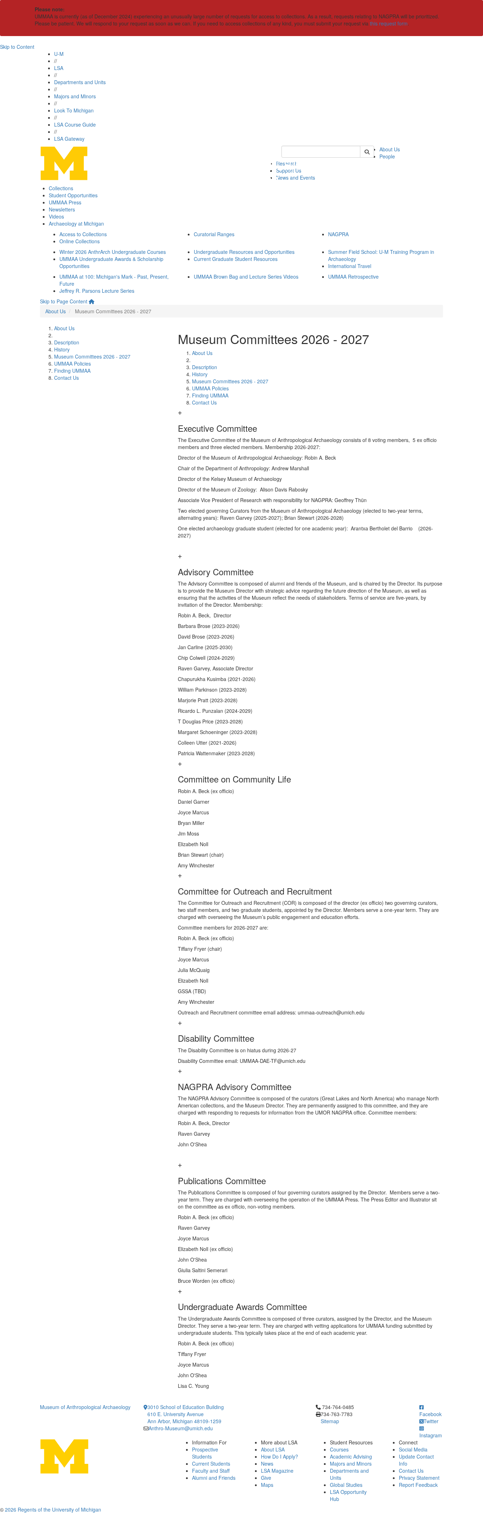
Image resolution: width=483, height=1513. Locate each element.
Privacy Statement (419, 1477)
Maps (267, 1484)
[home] (91, 301)
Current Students (211, 1463)
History (62, 349)
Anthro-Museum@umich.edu (181, 1428)
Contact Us (66, 377)
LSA (58, 67)
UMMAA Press (65, 202)
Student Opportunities (73, 195)
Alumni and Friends (213, 1477)
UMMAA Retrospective (353, 276)
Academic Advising (351, 1456)
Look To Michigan (74, 110)
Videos (56, 216)
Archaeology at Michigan (76, 223)
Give (266, 1477)
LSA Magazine (277, 1470)
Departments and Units (80, 82)
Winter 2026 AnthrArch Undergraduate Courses (112, 251)
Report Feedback (418, 1484)
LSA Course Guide (75, 124)
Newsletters (62, 209)
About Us (389, 149)
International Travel (349, 265)
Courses (339, 1449)
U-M (59, 53)
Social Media (413, 1449)
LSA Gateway (69, 138)
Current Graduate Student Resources (236, 258)
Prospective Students (205, 1453)
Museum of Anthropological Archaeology (85, 1406)
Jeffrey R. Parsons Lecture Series (96, 290)
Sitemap (330, 1421)
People (387, 156)
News (267, 1463)
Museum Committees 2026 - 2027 (92, 356)
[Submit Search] (367, 152)
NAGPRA (338, 234)
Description (66, 342)
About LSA (273, 1449)
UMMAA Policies (72, 363)
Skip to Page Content (63, 301)
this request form (389, 23)
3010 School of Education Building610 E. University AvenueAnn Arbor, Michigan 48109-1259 (185, 1414)
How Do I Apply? (279, 1456)
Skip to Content (17, 46)
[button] (310, 421)
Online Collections (79, 241)
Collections (61, 188)
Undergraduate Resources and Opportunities (244, 251)
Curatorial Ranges (214, 234)
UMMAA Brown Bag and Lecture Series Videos (246, 276)
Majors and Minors (75, 96)
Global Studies (346, 1484)
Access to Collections (83, 234)
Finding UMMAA (72, 370)
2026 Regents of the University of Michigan (53, 1509)
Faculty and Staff (210, 1470)
